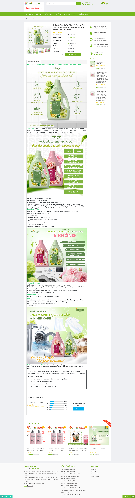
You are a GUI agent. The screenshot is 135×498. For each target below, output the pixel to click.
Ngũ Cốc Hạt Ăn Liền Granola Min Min (71, 495)
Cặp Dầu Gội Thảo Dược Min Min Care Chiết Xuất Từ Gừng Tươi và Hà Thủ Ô (78, 450)
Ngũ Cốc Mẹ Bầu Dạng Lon (68, 478)
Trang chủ (29, 14)
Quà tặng (58, 14)
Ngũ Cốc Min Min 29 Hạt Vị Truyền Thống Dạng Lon (74, 487)
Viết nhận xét (78, 409)
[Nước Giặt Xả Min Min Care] (92, 74)
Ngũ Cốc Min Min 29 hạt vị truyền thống (71, 473)
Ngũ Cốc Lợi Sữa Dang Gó (68, 471)
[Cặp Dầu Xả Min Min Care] (36, 435)
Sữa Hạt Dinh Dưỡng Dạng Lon (69, 483)
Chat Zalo (8, 496)
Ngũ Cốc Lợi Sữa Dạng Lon (68, 469)
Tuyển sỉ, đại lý (83, 14)
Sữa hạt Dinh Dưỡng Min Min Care (70, 476)
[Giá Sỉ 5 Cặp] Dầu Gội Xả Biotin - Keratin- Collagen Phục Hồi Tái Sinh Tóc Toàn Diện (35, 450)
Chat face (127, 496)
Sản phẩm (48, 14)
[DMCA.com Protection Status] (28, 485)
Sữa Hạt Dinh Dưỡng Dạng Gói (69, 485)
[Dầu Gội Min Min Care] (78, 435)
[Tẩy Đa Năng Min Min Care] (92, 64)
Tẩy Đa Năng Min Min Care (101, 62)
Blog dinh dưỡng (69, 14)
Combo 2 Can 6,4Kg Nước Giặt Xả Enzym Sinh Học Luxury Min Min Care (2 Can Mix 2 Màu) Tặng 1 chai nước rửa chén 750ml (102, 96)
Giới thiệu (39, 14)
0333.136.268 (89, 4)
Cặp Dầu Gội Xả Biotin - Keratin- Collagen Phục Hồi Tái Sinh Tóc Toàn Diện (57, 450)
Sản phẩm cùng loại (33, 423)
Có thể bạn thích (95, 59)
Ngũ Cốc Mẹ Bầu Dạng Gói (68, 480)
